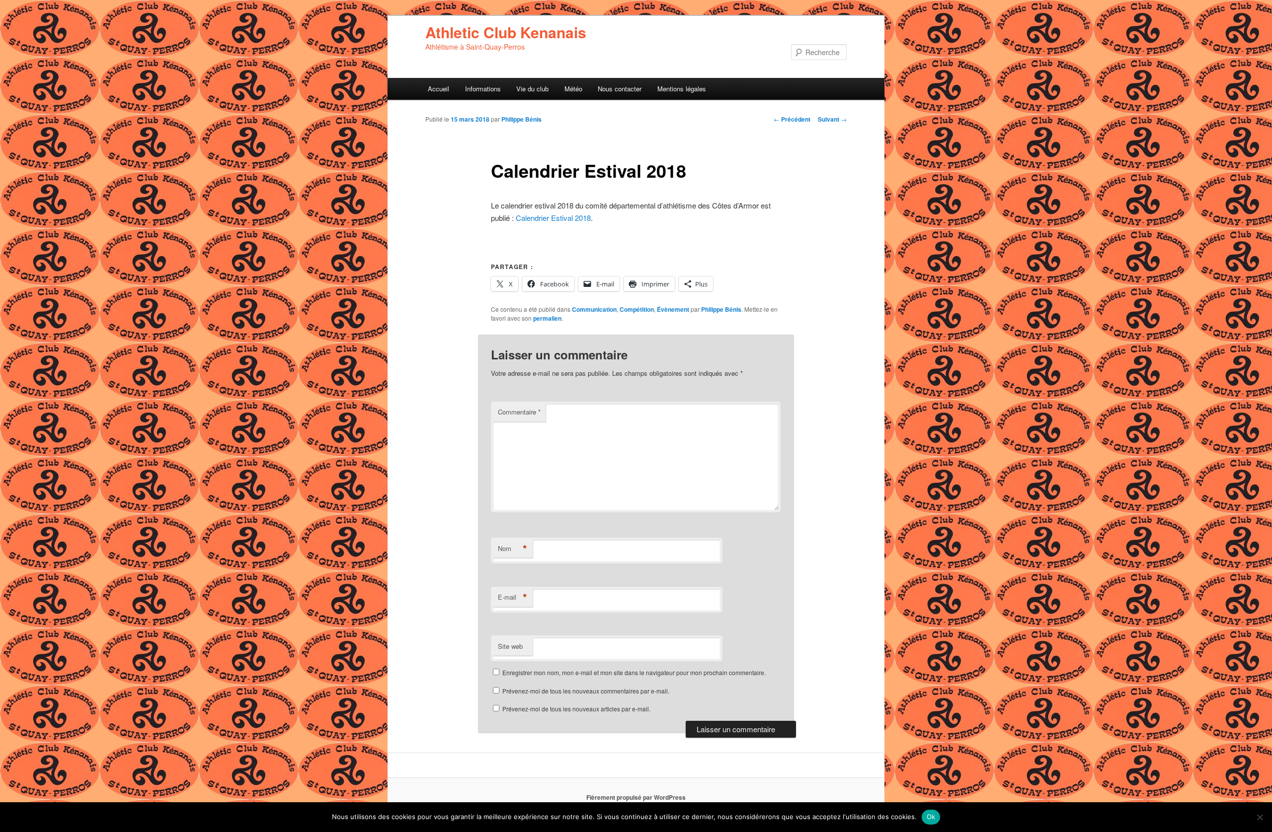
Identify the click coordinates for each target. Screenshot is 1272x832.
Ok (931, 817)
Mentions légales (681, 88)
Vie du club (532, 88)
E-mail (512, 597)
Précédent (792, 119)
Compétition (637, 309)
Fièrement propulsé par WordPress (636, 797)
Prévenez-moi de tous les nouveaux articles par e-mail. (576, 708)
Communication (594, 309)
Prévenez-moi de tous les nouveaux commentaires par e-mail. (585, 691)
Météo (573, 88)
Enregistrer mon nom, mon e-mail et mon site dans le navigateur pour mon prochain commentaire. (634, 672)
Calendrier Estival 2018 (553, 217)
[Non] (1260, 817)
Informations (483, 88)
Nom (512, 548)
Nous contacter (619, 88)
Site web (510, 646)
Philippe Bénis (521, 119)
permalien (547, 318)
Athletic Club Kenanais (505, 32)
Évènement (673, 309)
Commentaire (519, 411)
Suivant (832, 119)
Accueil (438, 88)
